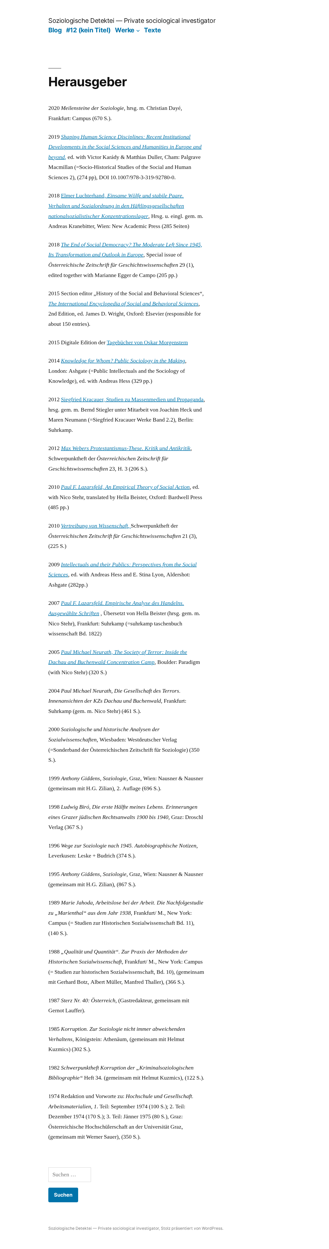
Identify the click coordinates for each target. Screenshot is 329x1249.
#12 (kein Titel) (88, 30)
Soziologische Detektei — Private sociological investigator (131, 20)
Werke (124, 30)
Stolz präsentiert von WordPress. (192, 1228)
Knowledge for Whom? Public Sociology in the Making (123, 360)
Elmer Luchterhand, (116, 206)
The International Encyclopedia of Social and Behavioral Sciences (123, 303)
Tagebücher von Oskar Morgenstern (147, 342)
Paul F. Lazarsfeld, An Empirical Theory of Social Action (125, 487)
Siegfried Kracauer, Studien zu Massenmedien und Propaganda (132, 399)
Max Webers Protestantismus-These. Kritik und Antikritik (125, 448)
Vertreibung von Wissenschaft (94, 525)
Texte (152, 30)
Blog (55, 30)
